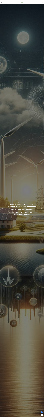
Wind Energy (27, 214)
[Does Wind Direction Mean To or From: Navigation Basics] (22, 208)
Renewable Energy (18, 214)
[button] (2, 2)
